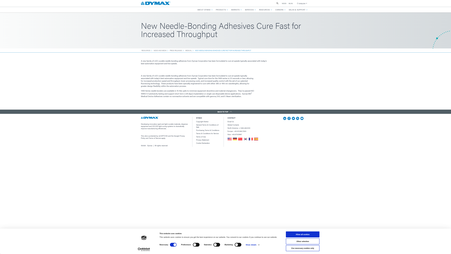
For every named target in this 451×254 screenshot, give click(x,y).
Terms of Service (155, 138)
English (302, 3)
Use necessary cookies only (302, 248)
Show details (251, 245)
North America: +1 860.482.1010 (238, 128)
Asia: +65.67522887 (234, 134)
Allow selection (302, 241)
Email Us (230, 121)
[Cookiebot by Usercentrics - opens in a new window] (144, 249)
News (284, 3)
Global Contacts (233, 125)
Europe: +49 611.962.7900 (236, 131)
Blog (291, 3)
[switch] (196, 245)
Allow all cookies (303, 234)
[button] (205, 9)
